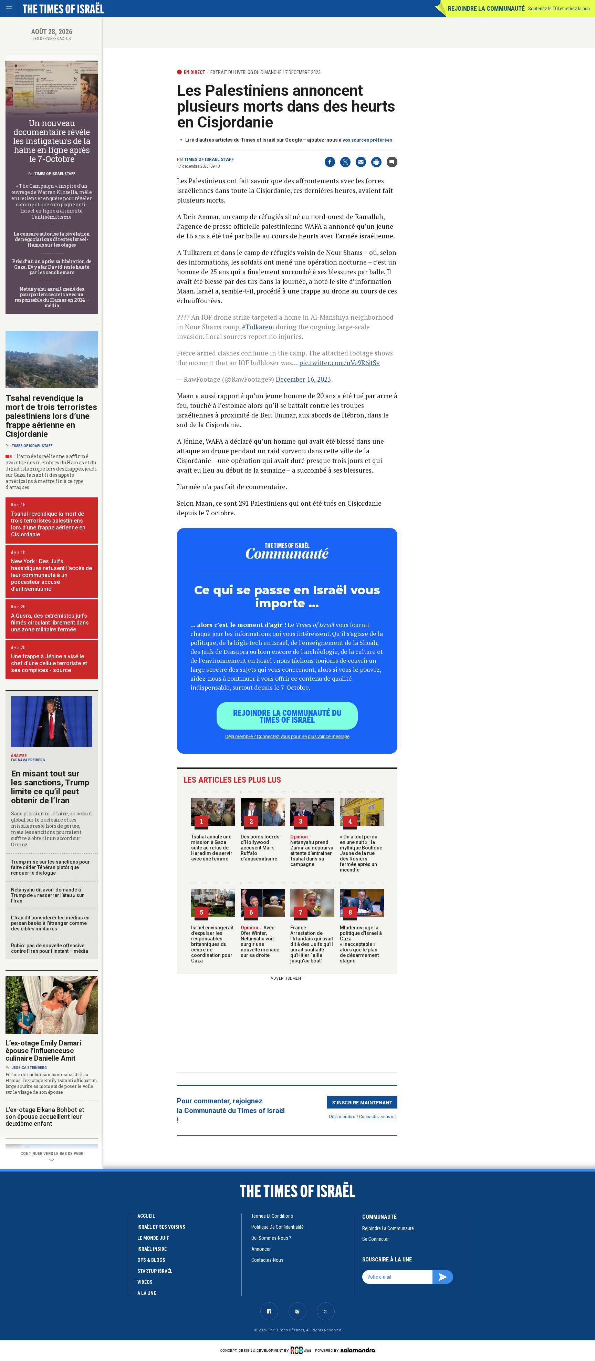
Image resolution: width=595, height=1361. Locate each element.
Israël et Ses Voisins (161, 1227)
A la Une (146, 1293)
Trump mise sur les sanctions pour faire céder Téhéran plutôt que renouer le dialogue (50, 867)
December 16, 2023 (303, 379)
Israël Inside (152, 1249)
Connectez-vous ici (377, 1116)
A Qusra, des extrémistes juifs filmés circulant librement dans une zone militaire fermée (50, 622)
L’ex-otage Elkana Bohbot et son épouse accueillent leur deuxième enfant (45, 1116)
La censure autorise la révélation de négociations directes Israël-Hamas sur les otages (51, 239)
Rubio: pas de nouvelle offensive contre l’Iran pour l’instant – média (49, 948)
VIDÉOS (145, 1282)
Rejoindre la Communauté (486, 8)
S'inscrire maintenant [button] (362, 1102)
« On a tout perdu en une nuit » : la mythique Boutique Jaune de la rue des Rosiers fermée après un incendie (361, 853)
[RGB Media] (302, 1350)
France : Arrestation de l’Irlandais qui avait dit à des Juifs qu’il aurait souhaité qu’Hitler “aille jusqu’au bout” (311, 944)
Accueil (146, 1216)
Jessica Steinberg (29, 1068)
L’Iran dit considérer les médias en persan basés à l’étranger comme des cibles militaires (50, 923)
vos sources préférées (367, 140)
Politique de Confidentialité (277, 1227)
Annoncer (261, 1249)
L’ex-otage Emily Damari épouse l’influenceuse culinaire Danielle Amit (43, 1050)
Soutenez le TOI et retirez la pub (559, 8)
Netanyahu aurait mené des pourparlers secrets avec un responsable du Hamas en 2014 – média (51, 297)
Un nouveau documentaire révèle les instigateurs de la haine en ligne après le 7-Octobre (51, 140)
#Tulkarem (258, 326)
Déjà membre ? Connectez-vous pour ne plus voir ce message (287, 736)
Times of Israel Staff (209, 159)
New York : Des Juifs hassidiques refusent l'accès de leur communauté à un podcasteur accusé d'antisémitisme (51, 575)
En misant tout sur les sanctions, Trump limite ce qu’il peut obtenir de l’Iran (50, 787)
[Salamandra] (358, 1350)
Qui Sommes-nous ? (271, 1238)
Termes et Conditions (272, 1216)
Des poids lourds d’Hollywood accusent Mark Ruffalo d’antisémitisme (260, 848)
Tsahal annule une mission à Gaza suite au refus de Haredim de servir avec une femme (211, 848)
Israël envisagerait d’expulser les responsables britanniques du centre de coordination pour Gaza (212, 944)
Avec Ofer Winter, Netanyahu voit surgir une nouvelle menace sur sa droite (260, 941)
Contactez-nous (267, 1260)
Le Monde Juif (153, 1238)
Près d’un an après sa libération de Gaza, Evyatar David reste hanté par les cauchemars (51, 267)
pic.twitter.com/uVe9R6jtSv (339, 362)
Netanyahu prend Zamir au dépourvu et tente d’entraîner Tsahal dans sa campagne (311, 850)
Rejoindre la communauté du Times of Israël (287, 715)
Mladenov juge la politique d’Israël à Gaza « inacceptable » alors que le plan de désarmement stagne (361, 944)
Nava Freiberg (31, 760)
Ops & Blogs (151, 1260)
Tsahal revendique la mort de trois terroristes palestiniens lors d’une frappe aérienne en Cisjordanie (51, 416)
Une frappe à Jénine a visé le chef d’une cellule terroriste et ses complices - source (49, 663)
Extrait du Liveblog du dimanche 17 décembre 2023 (265, 72)
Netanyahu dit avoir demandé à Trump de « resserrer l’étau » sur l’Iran (47, 895)
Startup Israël (154, 1271)
